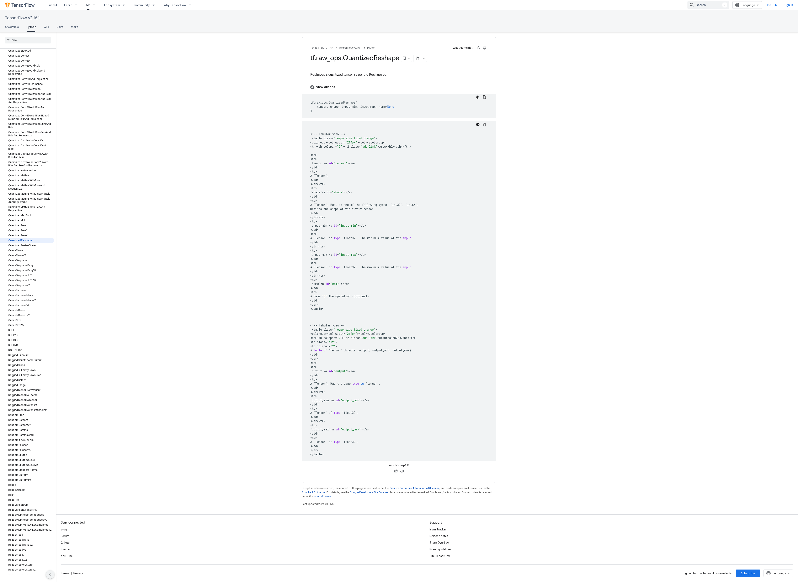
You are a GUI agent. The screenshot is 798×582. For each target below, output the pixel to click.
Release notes (439, 536)
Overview (12, 27)
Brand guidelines (440, 549)
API (88, 5)
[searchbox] (28, 40)
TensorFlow (317, 47)
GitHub (772, 5)
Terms (65, 573)
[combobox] (708, 5)
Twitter (65, 549)
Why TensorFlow (175, 5)
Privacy (78, 573)
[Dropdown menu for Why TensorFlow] (191, 5)
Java (60, 27)
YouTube (67, 556)
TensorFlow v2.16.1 (22, 18)
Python (31, 27)
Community (142, 5)
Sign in (788, 5)
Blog (64, 529)
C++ (46, 27)
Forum (65, 536)
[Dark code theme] (477, 97)
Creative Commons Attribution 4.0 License (414, 488)
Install (52, 5)
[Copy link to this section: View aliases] (339, 87)
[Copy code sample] (484, 97)
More (74, 27)
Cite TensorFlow (440, 556)
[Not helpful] (485, 48)
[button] (399, 87)
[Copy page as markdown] (417, 58)
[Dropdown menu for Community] (155, 5)
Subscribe (748, 573)
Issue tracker (438, 529)
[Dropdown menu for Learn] (77, 5)
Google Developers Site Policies (369, 492)
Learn (68, 5)
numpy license (322, 496)
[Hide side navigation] (50, 574)
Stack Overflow (439, 542)
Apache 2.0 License (313, 492)
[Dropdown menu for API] (95, 5)
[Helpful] (478, 48)
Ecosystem (112, 5)
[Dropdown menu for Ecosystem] (125, 5)
